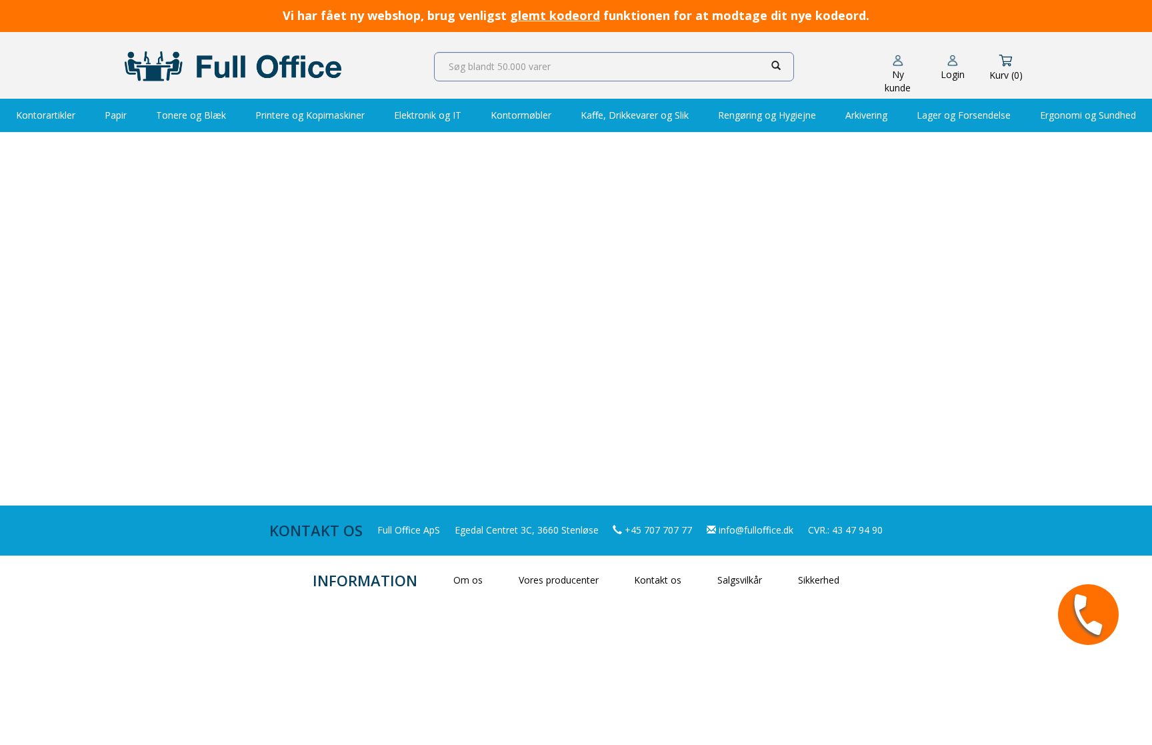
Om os (468, 580)
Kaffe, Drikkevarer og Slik (635, 115)
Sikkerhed (818, 580)
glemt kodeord (555, 15)
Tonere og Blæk (191, 115)
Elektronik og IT (427, 115)
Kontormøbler (521, 115)
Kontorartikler (45, 115)
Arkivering (866, 115)
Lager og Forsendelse (964, 115)
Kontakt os (657, 580)
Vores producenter (559, 580)
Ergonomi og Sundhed (1088, 115)
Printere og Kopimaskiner (310, 115)
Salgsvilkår (739, 580)
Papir (116, 115)
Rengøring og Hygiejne (767, 115)
